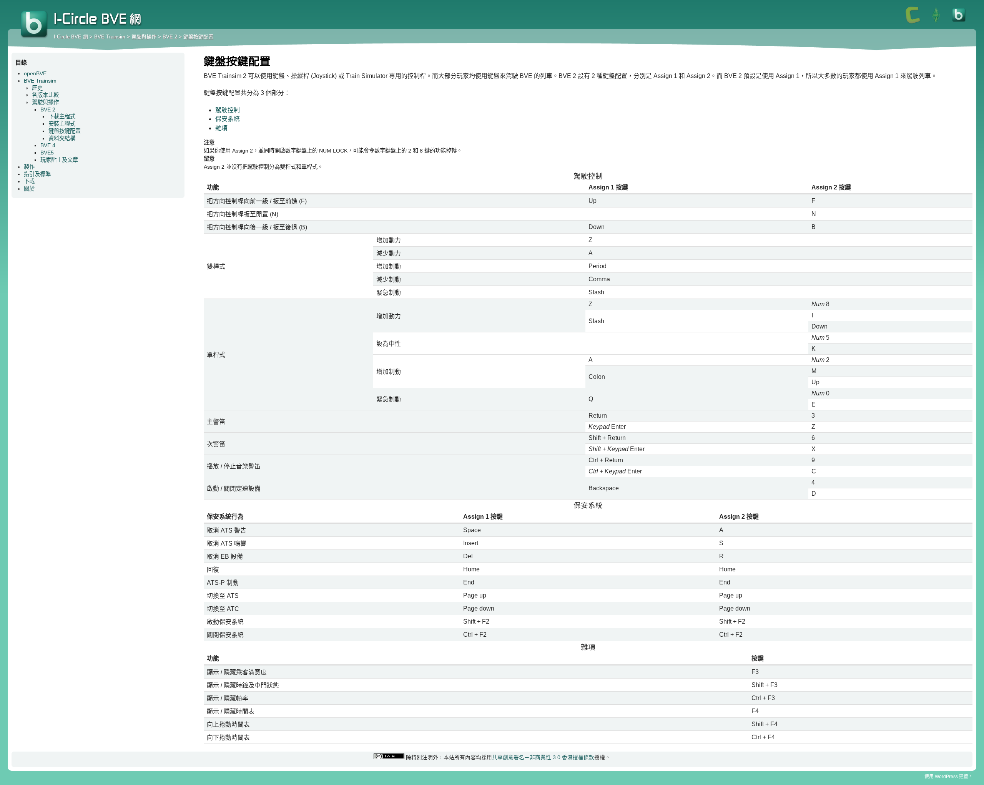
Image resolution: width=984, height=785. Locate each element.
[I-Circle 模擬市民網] (936, 23)
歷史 (37, 88)
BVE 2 (170, 37)
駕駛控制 (227, 110)
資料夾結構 (61, 138)
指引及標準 (37, 174)
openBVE (35, 73)
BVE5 (47, 152)
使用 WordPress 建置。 (948, 776)
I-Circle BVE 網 (34, 25)
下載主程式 (61, 116)
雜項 (221, 128)
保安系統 (227, 119)
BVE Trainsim (109, 37)
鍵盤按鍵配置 (198, 37)
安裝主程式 (61, 124)
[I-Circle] (912, 23)
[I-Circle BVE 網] (959, 23)
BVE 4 (47, 145)
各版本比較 (45, 95)
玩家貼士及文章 (59, 160)
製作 (29, 167)
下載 (29, 181)
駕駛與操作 (143, 37)
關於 (29, 189)
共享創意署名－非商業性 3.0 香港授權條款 (543, 757)
